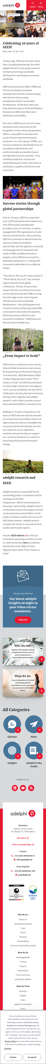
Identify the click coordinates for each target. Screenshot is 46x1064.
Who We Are (23, 914)
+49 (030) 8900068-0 (24, 856)
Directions (21, 838)
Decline (13, 1057)
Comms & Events (23, 975)
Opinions (23, 991)
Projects (23, 966)
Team (23, 928)
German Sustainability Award (23, 945)
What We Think (14, 15)
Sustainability (23, 941)
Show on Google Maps (21, 844)
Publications (23, 970)
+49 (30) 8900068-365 (24, 871)
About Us (23, 919)
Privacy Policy (11, 1041)
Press (23, 1009)
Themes (23, 962)
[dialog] (23, 1037)
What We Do (23, 952)
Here (25, 542)
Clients (23, 932)
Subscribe (23, 620)
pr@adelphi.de (24, 875)
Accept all (32, 1057)
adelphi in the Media (23, 1004)
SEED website (18, 535)
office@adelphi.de (24, 860)
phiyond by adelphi (23, 979)
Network (23, 937)
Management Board (23, 924)
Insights (23, 995)
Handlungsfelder (23, 957)
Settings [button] (7, 1048)
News (23, 1000)
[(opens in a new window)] (33, 899)
